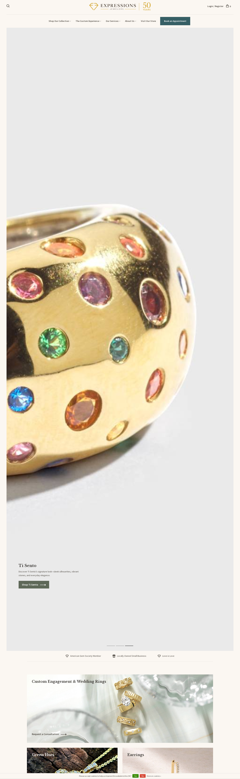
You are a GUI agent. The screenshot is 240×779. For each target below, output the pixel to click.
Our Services (112, 21)
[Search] (8, 6)
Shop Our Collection (59, 21)
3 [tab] (131, 642)
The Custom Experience (87, 21)
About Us (129, 21)
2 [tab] (122, 642)
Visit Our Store (148, 21)
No (143, 776)
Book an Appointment (175, 21)
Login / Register (215, 6)
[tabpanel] (120, 339)
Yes (135, 776)
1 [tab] (113, 642)
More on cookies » (154, 776)
